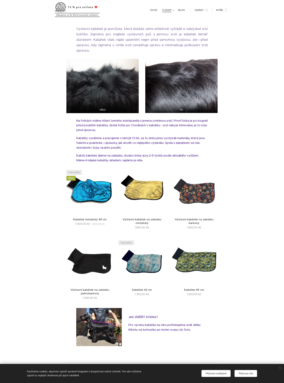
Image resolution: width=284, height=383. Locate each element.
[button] (201, 10)
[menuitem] (154, 10)
